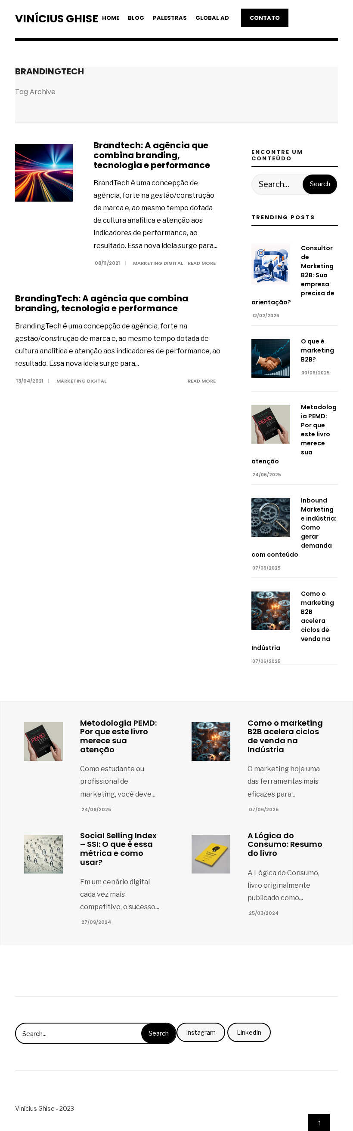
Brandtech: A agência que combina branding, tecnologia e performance (151, 155)
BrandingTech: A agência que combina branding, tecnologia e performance (101, 303)
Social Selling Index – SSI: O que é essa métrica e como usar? (118, 848)
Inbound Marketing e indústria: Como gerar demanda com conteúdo (294, 527)
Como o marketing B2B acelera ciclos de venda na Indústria (292, 620)
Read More (202, 263)
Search (320, 184)
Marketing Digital (158, 263)
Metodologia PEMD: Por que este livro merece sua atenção (294, 434)
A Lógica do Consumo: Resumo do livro (285, 844)
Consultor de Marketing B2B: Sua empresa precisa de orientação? (292, 275)
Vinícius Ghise (56, 18)
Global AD (212, 18)
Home (110, 18)
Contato (265, 18)
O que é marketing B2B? (317, 350)
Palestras (170, 18)
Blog (136, 18)
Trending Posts (283, 217)
